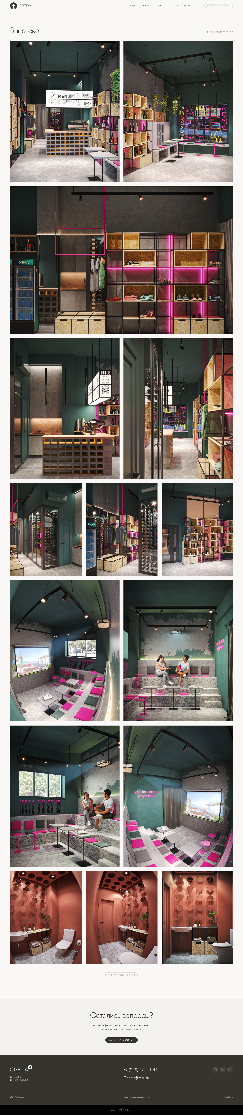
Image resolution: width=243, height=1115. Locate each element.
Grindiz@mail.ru (136, 1078)
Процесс (164, 5)
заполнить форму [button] (121, 1040)
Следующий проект (121, 975)
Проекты (129, 5)
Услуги (146, 5)
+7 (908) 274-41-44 (140, 1070)
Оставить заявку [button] (218, 5)
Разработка (228, 1097)
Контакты (183, 5)
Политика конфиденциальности (136, 1097)
